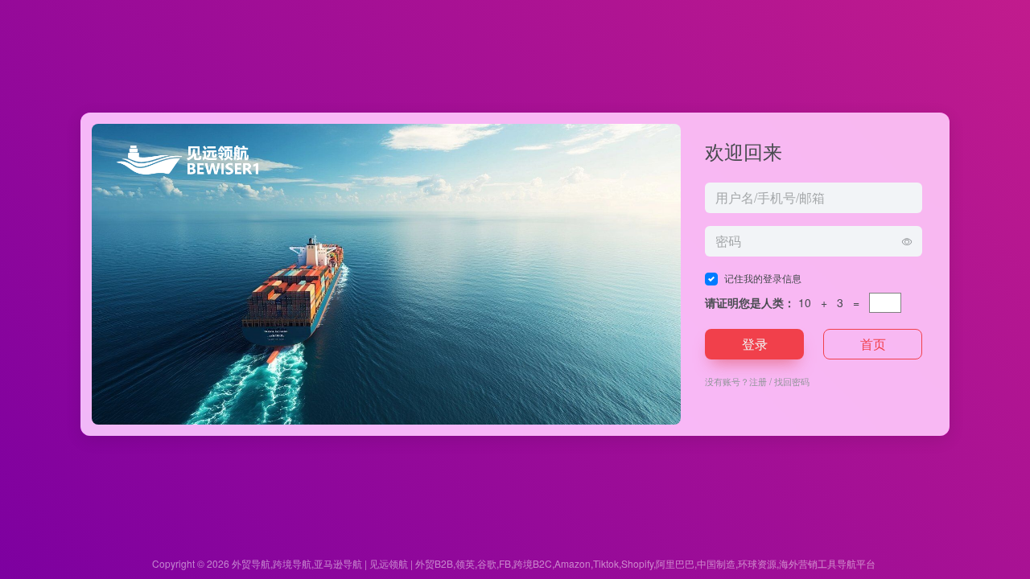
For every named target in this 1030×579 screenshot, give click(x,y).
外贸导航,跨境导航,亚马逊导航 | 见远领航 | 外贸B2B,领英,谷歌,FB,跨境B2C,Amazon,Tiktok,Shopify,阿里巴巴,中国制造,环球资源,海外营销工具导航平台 (554, 563)
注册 (758, 381)
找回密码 (792, 381)
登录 (755, 344)
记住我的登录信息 (762, 278)
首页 (873, 344)
